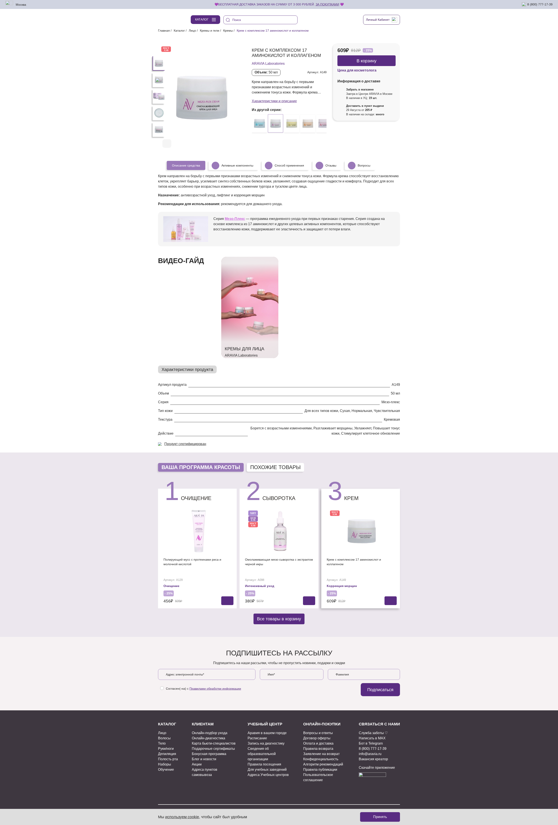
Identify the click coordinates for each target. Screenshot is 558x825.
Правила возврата (318, 748)
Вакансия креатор (373, 759)
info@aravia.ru (370, 754)
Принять (380, 817)
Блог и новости (204, 759)
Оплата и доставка (318, 743)
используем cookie (182, 817)
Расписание (257, 738)
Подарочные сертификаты (213, 748)
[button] (227, 144)
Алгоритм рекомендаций (323, 764)
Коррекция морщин (342, 586)
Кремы (228, 30)
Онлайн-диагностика (208, 738)
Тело (162, 743)
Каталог (179, 30)
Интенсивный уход (259, 586)
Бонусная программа (209, 754)
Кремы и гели (209, 30)
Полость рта (168, 759)
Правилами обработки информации (215, 688)
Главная (164, 30)
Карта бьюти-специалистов (214, 743)
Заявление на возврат (321, 754)
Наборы (164, 764)
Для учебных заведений (267, 769)
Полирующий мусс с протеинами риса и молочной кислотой (192, 562)
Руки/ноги (166, 748)
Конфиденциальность (320, 759)
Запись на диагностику (266, 743)
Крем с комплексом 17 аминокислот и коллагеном (354, 562)
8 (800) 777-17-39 (539, 4)
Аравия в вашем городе (267, 733)
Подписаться (380, 689)
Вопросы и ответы (318, 733)
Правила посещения (264, 764)
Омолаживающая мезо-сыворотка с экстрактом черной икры (279, 562)
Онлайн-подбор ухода (209, 733)
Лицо (192, 30)
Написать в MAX (372, 738)
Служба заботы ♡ (373, 733)
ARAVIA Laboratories (268, 63)
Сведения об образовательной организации (262, 754)
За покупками (327, 4)
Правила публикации (320, 769)
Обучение (166, 769)
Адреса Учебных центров (268, 775)
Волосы (164, 738)
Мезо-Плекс (235, 219)
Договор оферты (316, 738)
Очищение (171, 586)
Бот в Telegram (371, 743)
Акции (197, 764)
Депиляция (167, 754)
